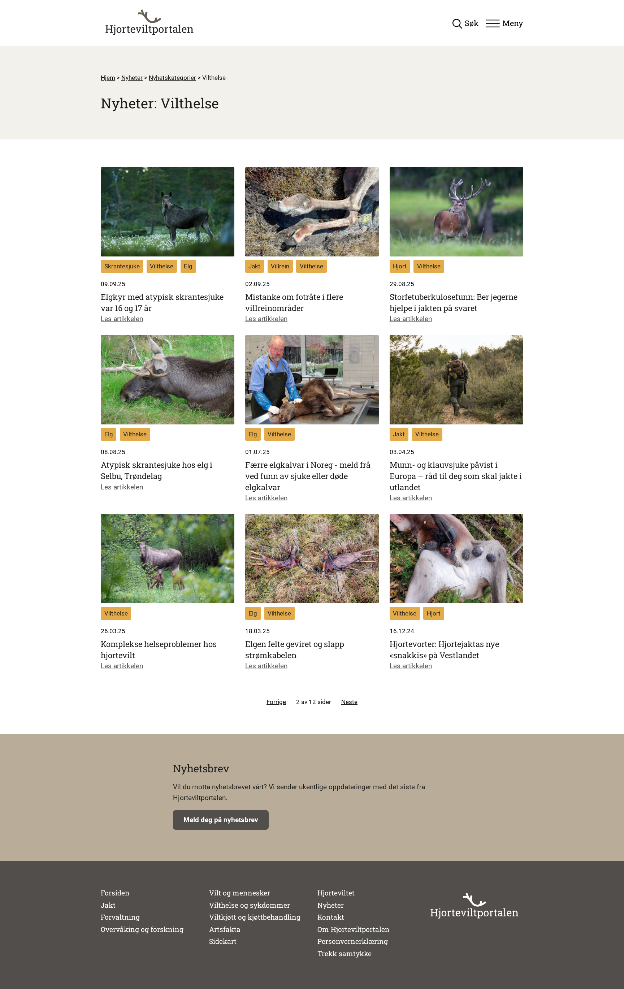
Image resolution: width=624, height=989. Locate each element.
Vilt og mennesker (239, 892)
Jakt (108, 905)
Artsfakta (224, 929)
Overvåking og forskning (142, 929)
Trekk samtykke (344, 953)
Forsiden (115, 892)
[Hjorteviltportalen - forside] (149, 22)
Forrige (276, 701)
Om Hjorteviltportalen (353, 929)
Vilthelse (214, 77)
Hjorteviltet (336, 892)
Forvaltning (120, 916)
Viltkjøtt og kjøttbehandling (254, 916)
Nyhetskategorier (172, 77)
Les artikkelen (122, 319)
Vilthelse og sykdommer (249, 905)
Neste (349, 701)
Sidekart (223, 941)
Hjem (108, 77)
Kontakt (330, 916)
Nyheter (132, 77)
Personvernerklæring (352, 941)
